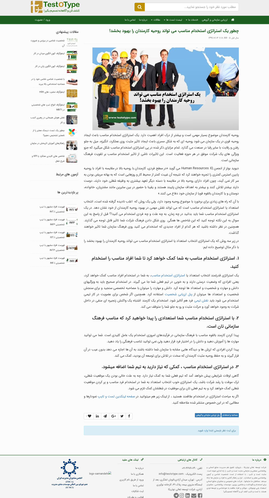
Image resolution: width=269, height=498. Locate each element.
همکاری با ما (137, 474)
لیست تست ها (174, 20)
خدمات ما (193, 20)
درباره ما (143, 20)
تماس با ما (130, 20)
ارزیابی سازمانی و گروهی (214, 20)
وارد (206, 431)
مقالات (156, 20)
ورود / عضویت (42, 20)
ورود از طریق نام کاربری (131, 480)
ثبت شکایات (137, 491)
